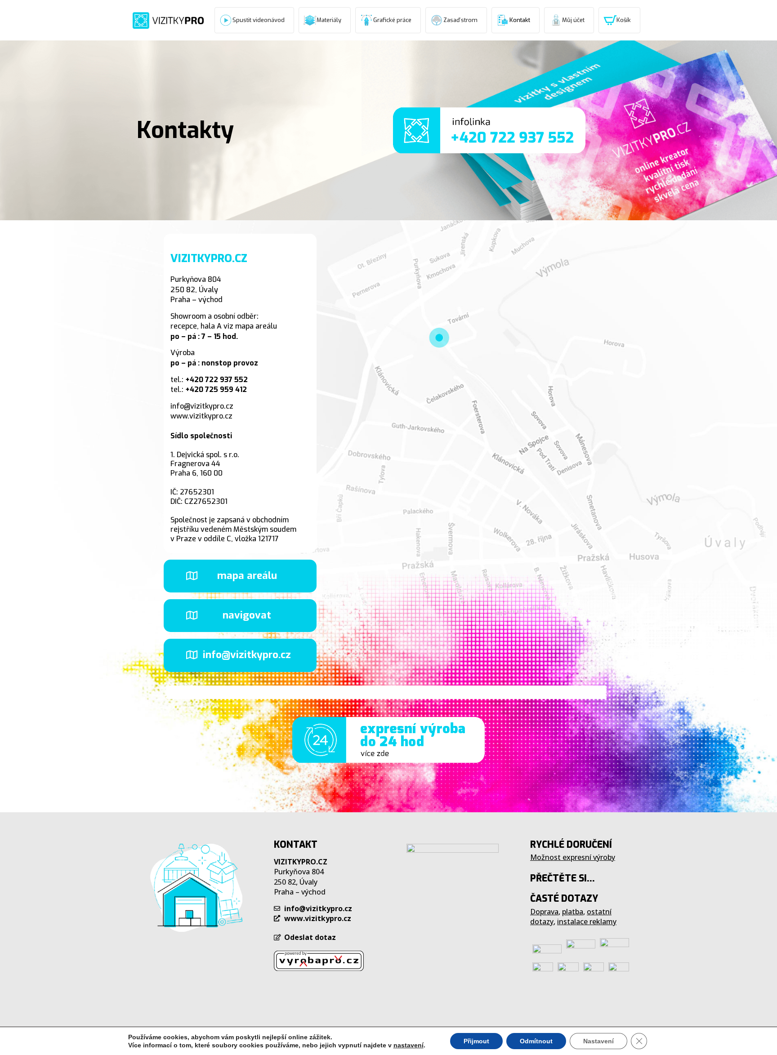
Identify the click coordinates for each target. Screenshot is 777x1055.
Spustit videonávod (258, 20)
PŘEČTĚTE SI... (562, 878)
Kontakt (519, 20)
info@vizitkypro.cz (201, 406)
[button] (240, 576)
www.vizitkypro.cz (201, 416)
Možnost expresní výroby (572, 857)
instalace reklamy (586, 921)
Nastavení (598, 1041)
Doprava (544, 912)
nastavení (408, 1045)
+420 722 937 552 (216, 379)
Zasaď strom (460, 20)
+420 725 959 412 (216, 389)
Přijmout (476, 1041)
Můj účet (573, 20)
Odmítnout (536, 1041)
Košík (623, 20)
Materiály (329, 20)
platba (572, 912)
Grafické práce (392, 20)
